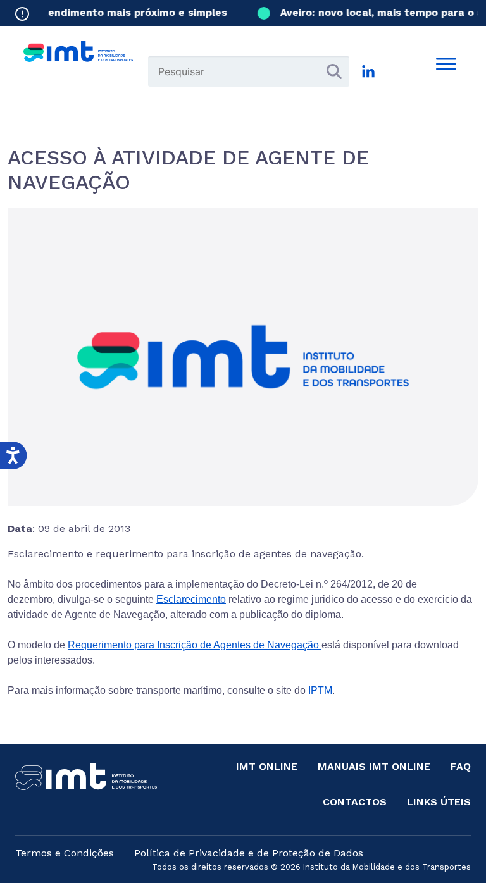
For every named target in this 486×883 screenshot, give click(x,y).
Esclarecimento (191, 599)
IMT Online (266, 766)
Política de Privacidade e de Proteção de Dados (248, 853)
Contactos (355, 802)
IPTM (320, 690)
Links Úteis (439, 802)
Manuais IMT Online (374, 766)
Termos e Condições (64, 853)
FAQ (461, 766)
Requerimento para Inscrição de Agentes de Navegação (194, 644)
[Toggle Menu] (446, 64)
